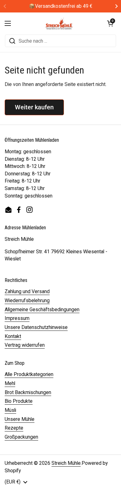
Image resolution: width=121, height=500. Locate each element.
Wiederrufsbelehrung (27, 300)
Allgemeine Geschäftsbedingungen (42, 309)
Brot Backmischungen (28, 392)
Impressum (17, 318)
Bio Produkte (19, 401)
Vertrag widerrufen (25, 345)
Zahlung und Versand (27, 291)
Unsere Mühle (19, 419)
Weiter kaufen (34, 107)
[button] (110, 23)
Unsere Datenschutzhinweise (36, 327)
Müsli (10, 410)
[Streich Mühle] (59, 23)
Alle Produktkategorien (29, 374)
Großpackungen (21, 437)
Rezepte (14, 428)
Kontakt (13, 336)
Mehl (10, 383)
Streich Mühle (66, 463)
